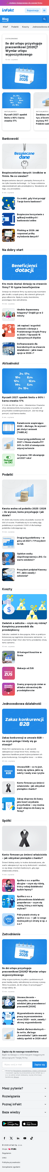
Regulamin (6, 1153)
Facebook (4, 1138)
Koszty (25, 27)
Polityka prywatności (11, 1162)
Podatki (15, 27)
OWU (4, 1158)
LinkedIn (18, 1138)
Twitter (11, 1138)
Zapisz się (39, 1064)
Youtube (24, 1138)
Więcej (16, 1077)
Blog (5, 19)
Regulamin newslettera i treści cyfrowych (29, 1071)
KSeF (5, 27)
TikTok (31, 1138)
